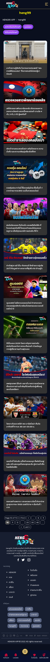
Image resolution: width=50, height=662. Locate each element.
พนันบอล (33, 575)
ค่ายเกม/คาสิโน (36, 590)
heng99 (22, 19)
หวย (10, 577)
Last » (27, 527)
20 (27, 522)
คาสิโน (11, 582)
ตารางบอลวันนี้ (24, 620)
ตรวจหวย (24, 626)
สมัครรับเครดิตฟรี (12, 27)
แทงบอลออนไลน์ (15, 609)
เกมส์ (11, 597)
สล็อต (11, 587)
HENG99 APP (9, 19)
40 (37, 522)
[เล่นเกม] (25, 651)
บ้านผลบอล (34, 585)
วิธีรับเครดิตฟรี (11, 32)
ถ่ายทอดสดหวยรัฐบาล (18, 614)
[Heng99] (19, 4)
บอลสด (33, 580)
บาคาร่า (12, 592)
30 (32, 522)
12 (17, 522)
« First (22, 517)
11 (12, 522)
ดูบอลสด (28, 27)
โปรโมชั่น (33, 570)
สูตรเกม (33, 595)
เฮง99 (37, 620)
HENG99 (12, 572)
